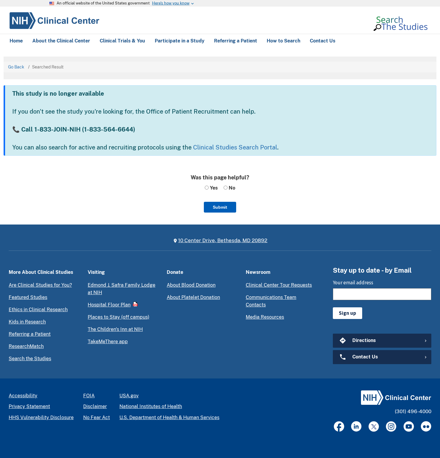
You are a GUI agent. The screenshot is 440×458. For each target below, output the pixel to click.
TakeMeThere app (108, 341)
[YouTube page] (408, 426)
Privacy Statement (29, 406)
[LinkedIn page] (356, 426)
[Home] (54, 20)
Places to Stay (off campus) (118, 317)
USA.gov (129, 396)
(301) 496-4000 (413, 411)
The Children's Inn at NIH (115, 329)
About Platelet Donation (193, 297)
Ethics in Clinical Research (38, 309)
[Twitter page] (373, 426)
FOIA (89, 396)
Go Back (16, 67)
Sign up (347, 313)
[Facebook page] (339, 426)
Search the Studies (30, 358)
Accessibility (23, 396)
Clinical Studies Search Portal (235, 147)
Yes (213, 188)
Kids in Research (27, 322)
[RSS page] (426, 426)
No (231, 188)
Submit (220, 207)
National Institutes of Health (150, 406)
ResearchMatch (26, 346)
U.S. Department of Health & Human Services (169, 417)
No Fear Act (96, 417)
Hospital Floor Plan (109, 305)
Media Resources (265, 317)
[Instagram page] (391, 426)
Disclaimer (95, 406)
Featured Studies (28, 297)
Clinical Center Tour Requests (279, 285)
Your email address (353, 282)
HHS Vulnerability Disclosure (41, 417)
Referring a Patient (30, 334)
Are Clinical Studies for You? (40, 285)
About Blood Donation (191, 285)
